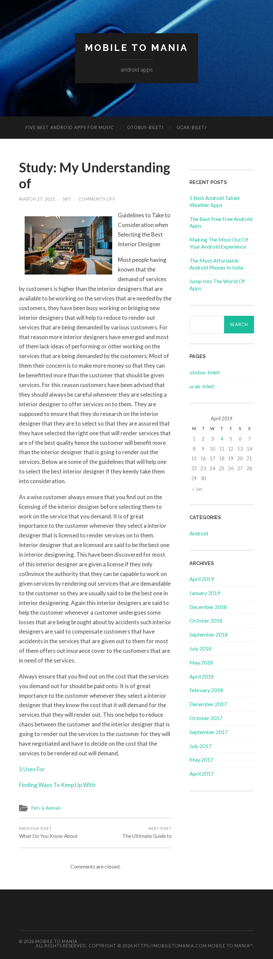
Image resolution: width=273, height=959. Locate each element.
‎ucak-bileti (191, 127)
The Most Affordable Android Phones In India (216, 264)
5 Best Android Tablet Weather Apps (214, 201)
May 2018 (201, 662)
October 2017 (205, 718)
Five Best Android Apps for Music (70, 127)
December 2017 (208, 704)
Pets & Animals (46, 808)
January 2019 (204, 593)
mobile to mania (136, 47)
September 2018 (208, 634)
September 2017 (208, 732)
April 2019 (201, 579)
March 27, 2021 (37, 199)
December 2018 (208, 607)
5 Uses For (32, 769)
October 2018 (205, 620)
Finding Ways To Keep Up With (57, 784)
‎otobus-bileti (145, 127)
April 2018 (201, 676)
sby (67, 199)
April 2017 (201, 773)
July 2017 (200, 746)
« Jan (197, 489)
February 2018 (206, 690)
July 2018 (200, 648)
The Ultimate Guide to (147, 832)
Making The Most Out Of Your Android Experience (218, 243)
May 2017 (201, 759)
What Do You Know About (48, 832)
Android (198, 533)
